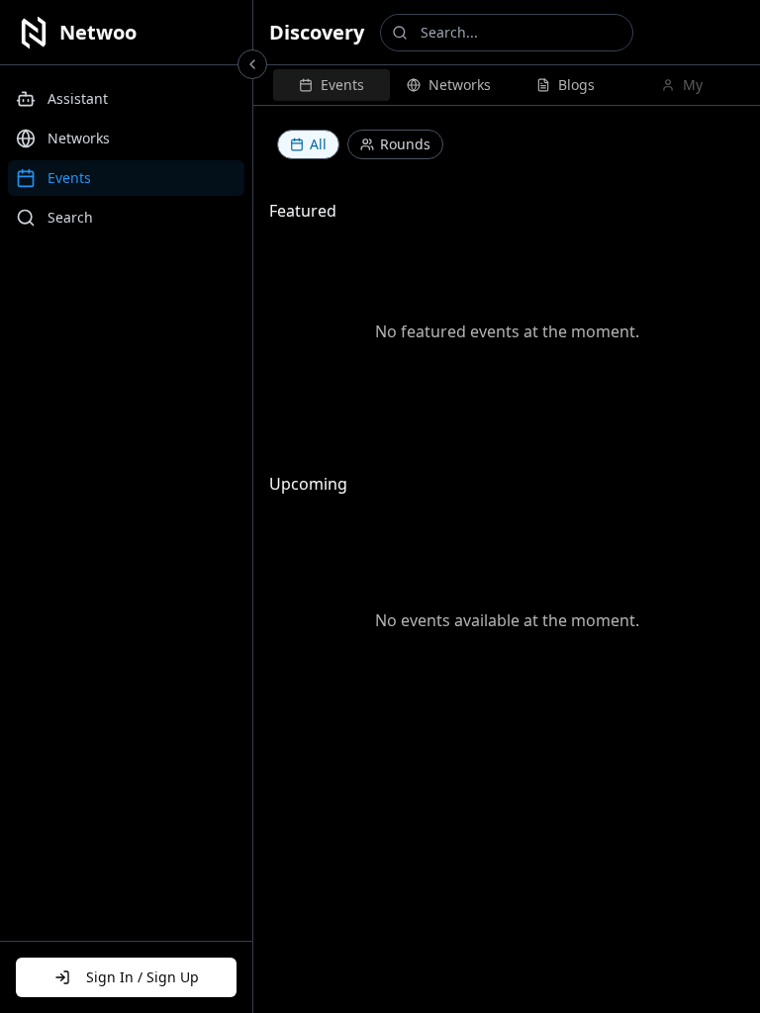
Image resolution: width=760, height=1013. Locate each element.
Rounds (405, 144)
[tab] (331, 85)
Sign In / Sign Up (142, 976)
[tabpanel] (506, 425)
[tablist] (506, 85)
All (318, 144)
